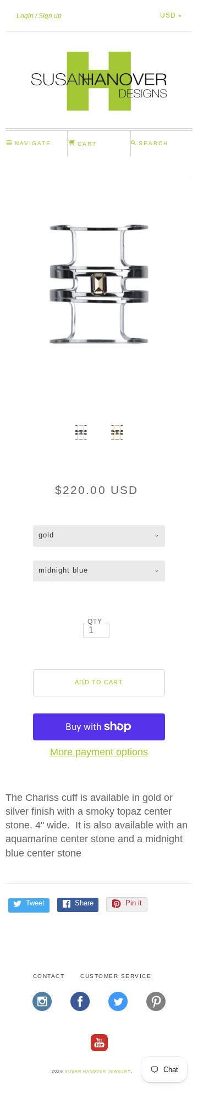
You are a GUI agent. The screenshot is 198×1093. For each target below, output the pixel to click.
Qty (95, 621)
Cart (86, 144)
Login (25, 16)
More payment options (99, 751)
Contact (49, 976)
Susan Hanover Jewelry (98, 1071)
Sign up (50, 16)
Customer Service (115, 976)
